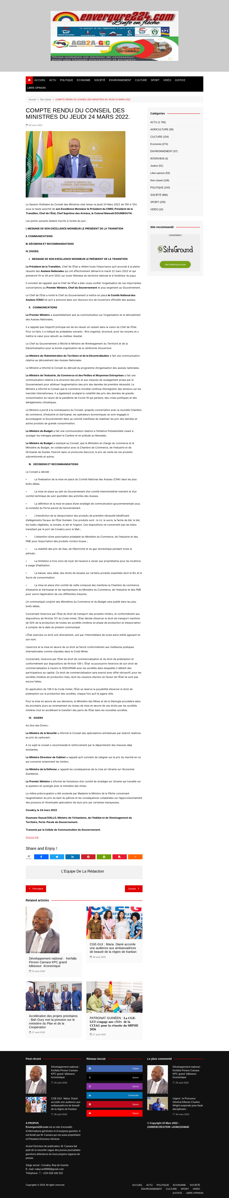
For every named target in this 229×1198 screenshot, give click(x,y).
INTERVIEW (157, 158)
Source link (32, 837)
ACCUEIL (39, 80)
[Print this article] (104, 856)
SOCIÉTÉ (99, 80)
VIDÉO (167, 80)
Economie (156, 144)
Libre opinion (157, 173)
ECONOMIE (84, 80)
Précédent (38, 888)
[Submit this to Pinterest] (88, 856)
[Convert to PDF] (119, 856)
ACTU (52, 80)
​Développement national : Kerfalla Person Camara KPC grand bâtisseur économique (52, 962)
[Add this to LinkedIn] (72, 856)
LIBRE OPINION (36, 88)
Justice (154, 165)
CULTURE (141, 80)
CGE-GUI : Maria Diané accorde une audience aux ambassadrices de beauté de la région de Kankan (113, 948)
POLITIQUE (66, 80)
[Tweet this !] (57, 856)
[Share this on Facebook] (41, 856)
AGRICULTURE (159, 129)
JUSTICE (180, 80)
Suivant (132, 888)
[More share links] (135, 856)
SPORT (155, 80)
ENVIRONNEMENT (120, 80)
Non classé (156, 180)
